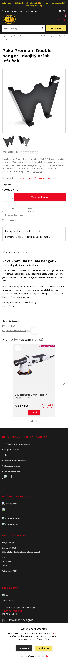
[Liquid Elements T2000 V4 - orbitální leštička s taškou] (34, 364)
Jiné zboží (20, 36)
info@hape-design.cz (21, 620)
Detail (34, 412)
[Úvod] (14, 19)
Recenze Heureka (12, 471)
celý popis (37, 171)
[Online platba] (10, 503)
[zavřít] (64, 3)
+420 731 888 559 (13, 11)
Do (5, 449)
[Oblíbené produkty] (60, 11)
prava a (11, 449)
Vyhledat (42, 28)
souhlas (55, 633)
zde (46, 656)
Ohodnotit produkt (10, 152)
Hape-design (7, 36)
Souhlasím (43, 648)
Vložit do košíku (39, 197)
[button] (32, 421)
